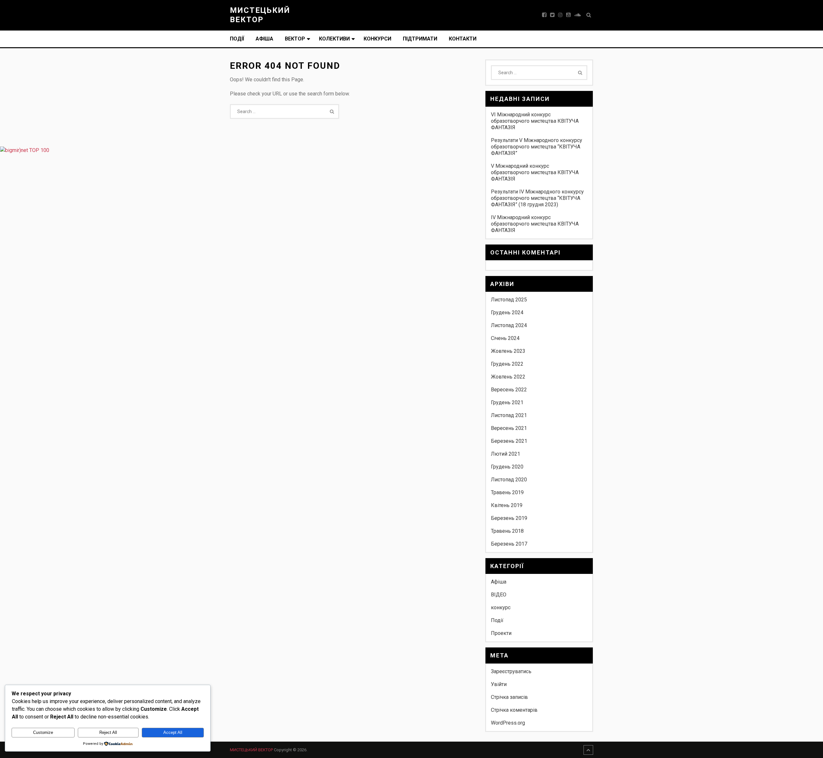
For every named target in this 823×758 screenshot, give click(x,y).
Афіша (264, 39)
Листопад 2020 (509, 480)
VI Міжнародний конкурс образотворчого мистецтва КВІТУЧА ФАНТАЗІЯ (535, 120)
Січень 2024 (505, 338)
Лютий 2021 (505, 454)
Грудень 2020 (507, 467)
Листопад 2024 (509, 325)
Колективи (334, 39)
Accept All (172, 732)
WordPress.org (508, 723)
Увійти (499, 684)
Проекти (501, 633)
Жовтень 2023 (508, 351)
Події (237, 39)
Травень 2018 (507, 531)
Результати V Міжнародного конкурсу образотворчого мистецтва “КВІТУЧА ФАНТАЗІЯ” (536, 146)
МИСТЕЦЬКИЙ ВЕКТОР (260, 15)
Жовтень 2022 (508, 377)
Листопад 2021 (509, 415)
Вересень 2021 (509, 428)
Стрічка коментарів (514, 710)
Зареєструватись (511, 671)
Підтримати (420, 39)
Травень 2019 (507, 492)
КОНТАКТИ (462, 39)
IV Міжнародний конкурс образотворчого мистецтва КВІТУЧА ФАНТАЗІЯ (535, 223)
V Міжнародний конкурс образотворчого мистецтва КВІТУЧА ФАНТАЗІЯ (535, 172)
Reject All (108, 732)
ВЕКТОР (295, 39)
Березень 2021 (509, 441)
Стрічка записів (509, 697)
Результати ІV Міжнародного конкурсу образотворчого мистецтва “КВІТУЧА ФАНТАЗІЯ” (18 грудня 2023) (537, 198)
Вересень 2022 (509, 390)
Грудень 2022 (507, 364)
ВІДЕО (498, 595)
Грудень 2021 (507, 402)
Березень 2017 (509, 544)
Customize (43, 732)
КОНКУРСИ (377, 39)
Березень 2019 (509, 518)
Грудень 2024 (507, 312)
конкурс (501, 607)
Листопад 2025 (509, 300)
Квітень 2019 (506, 505)
